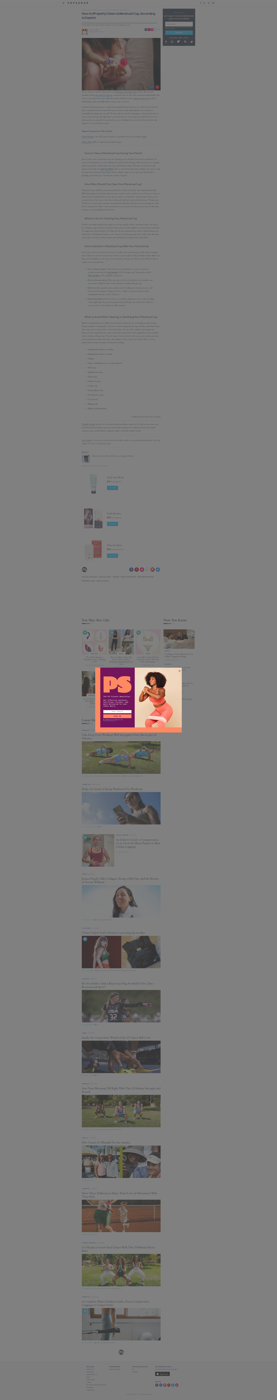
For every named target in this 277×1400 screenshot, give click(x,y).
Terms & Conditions (109, 721)
